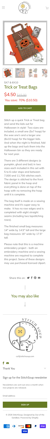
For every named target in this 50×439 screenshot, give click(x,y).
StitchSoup (18, 414)
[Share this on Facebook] (32, 277)
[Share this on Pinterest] (35, 277)
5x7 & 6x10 (11, 82)
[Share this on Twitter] (28, 277)
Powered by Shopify (29, 417)
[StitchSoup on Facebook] (3, 363)
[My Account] (2, 7)
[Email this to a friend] (39, 277)
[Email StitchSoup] (7, 363)
